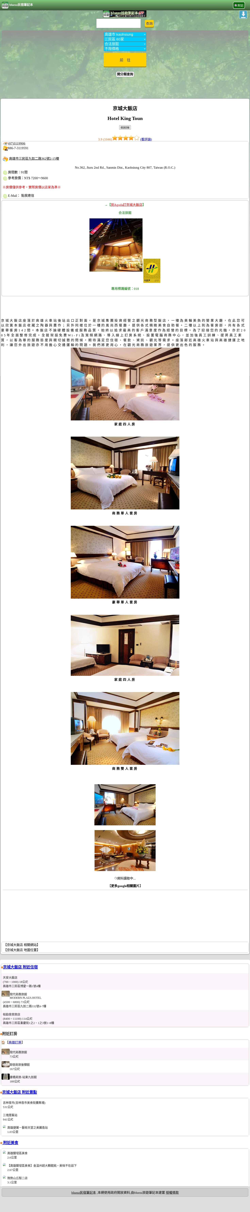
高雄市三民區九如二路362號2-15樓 (34, 158)
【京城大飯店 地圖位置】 (22, 950)
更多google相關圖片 (125, 886)
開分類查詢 (125, 74)
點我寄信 (27, 195)
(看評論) (146, 139)
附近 (241, 5)
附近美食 (10, 1143)
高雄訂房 (15, 1042)
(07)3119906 (16, 143)
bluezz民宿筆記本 (21, 4)
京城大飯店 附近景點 (19, 1092)
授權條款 (172, 1192)
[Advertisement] (125, 88)
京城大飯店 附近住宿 (20, 967)
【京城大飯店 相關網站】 (22, 945)
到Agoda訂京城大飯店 (126, 205)
